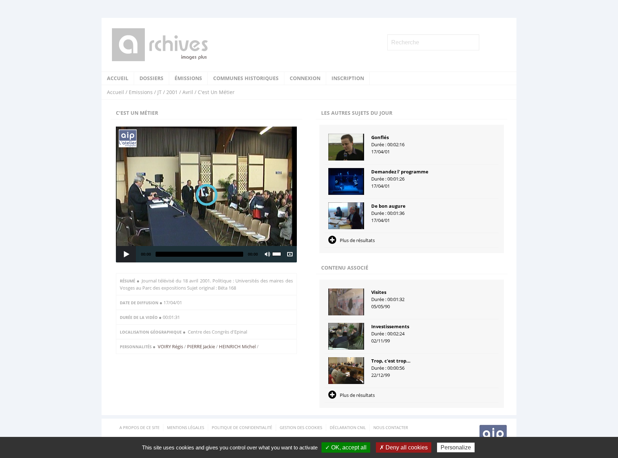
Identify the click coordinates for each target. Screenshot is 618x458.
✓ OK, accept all (346, 447)
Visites (378, 292)
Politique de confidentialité (242, 427)
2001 (172, 92)
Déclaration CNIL (348, 427)
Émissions (188, 78)
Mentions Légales (185, 427)
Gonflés (380, 137)
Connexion (305, 78)
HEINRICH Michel (237, 346)
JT (159, 92)
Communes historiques (246, 78)
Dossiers (151, 78)
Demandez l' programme (399, 171)
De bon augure (388, 206)
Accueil (117, 78)
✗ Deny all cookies (403, 447)
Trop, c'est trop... (391, 361)
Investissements (390, 326)
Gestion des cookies (301, 427)
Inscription (348, 78)
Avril (187, 92)
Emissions (141, 92)
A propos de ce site (139, 427)
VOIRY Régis (171, 346)
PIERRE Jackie (201, 346)
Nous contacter (390, 427)
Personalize (456, 447)
